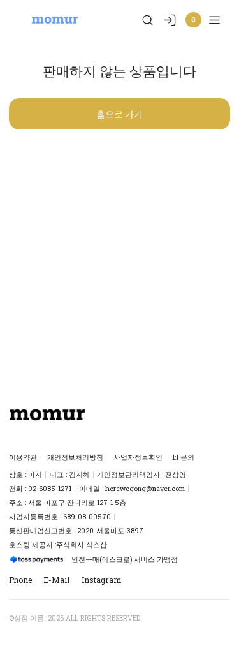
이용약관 (23, 457)
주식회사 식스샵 (81, 544)
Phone (20, 580)
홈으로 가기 (119, 114)
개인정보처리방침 (75, 457)
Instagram (101, 580)
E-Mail (56, 580)
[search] (147, 20)
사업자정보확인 (138, 457)
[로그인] (170, 20)
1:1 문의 (183, 457)
